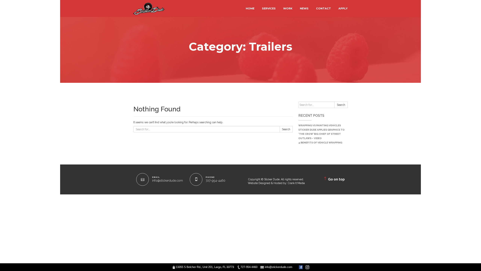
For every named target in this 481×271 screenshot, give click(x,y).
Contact (323, 8)
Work (287, 8)
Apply (343, 8)
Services (269, 8)
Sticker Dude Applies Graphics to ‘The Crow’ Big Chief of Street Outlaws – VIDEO (321, 134)
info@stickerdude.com (167, 180)
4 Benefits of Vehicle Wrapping (320, 142)
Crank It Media (296, 183)
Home (250, 8)
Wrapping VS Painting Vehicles (319, 125)
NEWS (304, 8)
